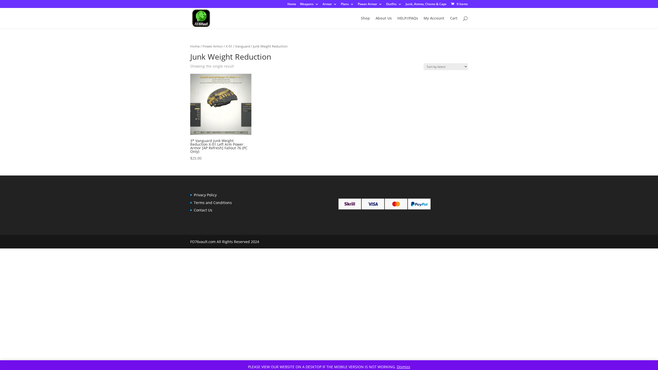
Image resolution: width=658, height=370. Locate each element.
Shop (365, 18)
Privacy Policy (205, 194)
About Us (384, 18)
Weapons (307, 4)
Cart (454, 18)
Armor (327, 4)
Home (291, 4)
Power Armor (367, 4)
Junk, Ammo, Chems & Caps (426, 4)
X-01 (229, 46)
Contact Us (203, 210)
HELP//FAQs (407, 18)
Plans (345, 4)
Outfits (391, 4)
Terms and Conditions (213, 202)
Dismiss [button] (403, 366)
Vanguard (242, 46)
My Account (434, 18)
